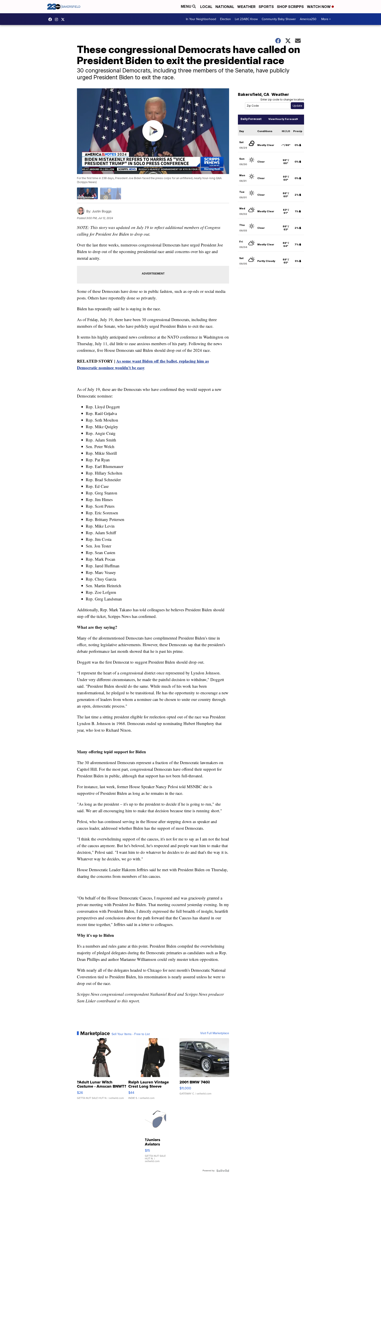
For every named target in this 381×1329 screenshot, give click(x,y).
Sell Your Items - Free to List (131, 1034)
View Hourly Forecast (282, 119)
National (224, 6)
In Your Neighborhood (201, 19)
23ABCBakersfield (51, 19)
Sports (266, 6)
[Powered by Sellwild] (222, 1170)
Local (206, 6)
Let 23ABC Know (246, 19)
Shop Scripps (290, 6)
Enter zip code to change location (282, 99)
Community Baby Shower (279, 19)
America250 (308, 19)
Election (225, 19)
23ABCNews (57, 19)
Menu (186, 6)
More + (326, 19)
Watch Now (319, 6)
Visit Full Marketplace (214, 1033)
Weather (246, 6)
